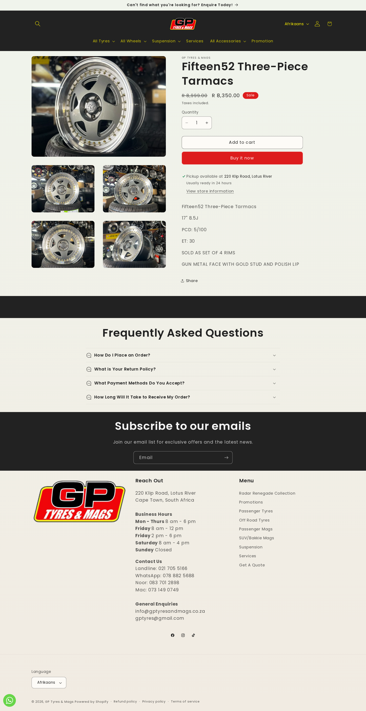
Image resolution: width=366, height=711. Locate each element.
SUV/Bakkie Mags (256, 538)
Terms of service (185, 701)
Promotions (251, 502)
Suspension (251, 547)
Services (247, 556)
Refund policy (125, 701)
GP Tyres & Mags (59, 702)
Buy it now (242, 158)
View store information (210, 191)
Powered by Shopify (91, 702)
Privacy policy (154, 701)
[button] (38, 24)
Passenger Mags (256, 529)
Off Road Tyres (254, 520)
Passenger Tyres (256, 511)
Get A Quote (252, 565)
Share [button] (192, 280)
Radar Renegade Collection (267, 493)
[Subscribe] (226, 457)
